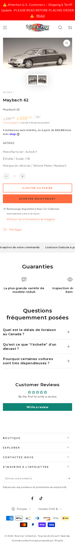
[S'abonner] (70, 478)
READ (40, 16)
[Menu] (5, 27)
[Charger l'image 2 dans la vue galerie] (42, 79)
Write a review (37, 407)
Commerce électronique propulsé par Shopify (37, 540)
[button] (60, 27)
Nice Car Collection (25, 535)
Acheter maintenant (37, 198)
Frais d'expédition (11, 122)
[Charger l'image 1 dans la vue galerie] (32, 79)
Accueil (7, 92)
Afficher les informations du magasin (31, 219)
